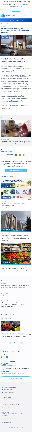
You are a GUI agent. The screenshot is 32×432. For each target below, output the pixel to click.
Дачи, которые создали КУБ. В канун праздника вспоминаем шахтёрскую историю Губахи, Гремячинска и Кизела (15, 287)
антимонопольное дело (20, 107)
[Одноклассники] (20, 155)
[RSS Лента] (22, 427)
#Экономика (4, 26)
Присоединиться (17, 170)
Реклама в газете (6, 397)
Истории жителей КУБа (16, 20)
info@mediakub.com (9, 392)
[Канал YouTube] (12, 427)
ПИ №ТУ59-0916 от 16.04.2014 (9, 413)
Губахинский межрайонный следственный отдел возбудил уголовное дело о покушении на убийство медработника (15, 304)
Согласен (16, 10)
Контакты (4, 402)
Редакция (4, 399)
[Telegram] (23, 155)
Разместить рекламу (16, 378)
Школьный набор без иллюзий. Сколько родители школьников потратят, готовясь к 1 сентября (15, 205)
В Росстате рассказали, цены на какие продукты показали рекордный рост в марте (15, 269)
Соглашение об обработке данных (10, 404)
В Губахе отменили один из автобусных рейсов (14, 296)
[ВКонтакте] (16, 155)
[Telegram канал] (20, 427)
